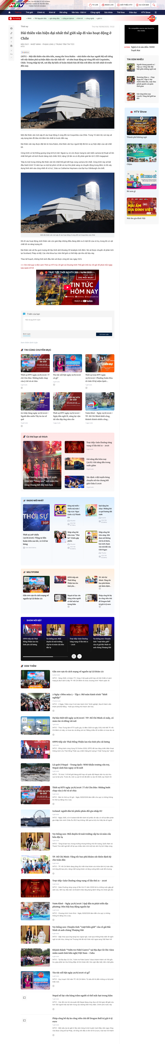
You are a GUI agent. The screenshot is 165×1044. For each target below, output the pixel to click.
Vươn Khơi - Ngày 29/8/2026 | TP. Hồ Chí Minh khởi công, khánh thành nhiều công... (99, 416)
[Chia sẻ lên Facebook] (11, 28)
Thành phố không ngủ (137, 137)
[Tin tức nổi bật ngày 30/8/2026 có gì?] (67, 363)
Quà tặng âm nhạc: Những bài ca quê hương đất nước (105, 510)
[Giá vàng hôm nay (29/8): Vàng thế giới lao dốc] (131, 97)
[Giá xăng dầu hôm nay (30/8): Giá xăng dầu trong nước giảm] (74, 464)
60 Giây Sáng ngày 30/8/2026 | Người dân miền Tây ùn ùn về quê (34, 416)
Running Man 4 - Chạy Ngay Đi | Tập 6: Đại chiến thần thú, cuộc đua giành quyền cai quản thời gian (146, 81)
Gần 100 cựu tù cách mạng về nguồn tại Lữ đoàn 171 (36, 597)
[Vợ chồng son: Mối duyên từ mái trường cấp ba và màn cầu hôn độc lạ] (55, 630)
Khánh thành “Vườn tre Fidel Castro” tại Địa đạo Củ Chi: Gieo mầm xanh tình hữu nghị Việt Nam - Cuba (83, 951)
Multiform (33, 572)
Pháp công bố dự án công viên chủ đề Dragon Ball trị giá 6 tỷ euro (105, 600)
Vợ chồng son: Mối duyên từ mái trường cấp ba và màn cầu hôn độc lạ (55, 643)
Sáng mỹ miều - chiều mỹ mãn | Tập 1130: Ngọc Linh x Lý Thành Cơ (74, 511)
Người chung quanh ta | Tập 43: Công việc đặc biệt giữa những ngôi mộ (146, 67)
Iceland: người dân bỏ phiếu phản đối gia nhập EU (77, 811)
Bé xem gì (131, 191)
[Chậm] (141, 153)
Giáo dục (133, 12)
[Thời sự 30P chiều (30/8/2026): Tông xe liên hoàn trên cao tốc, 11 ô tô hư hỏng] (36, 517)
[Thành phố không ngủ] (141, 125)
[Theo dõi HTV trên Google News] (25, 53)
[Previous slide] (74, 656)
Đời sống (63, 12)
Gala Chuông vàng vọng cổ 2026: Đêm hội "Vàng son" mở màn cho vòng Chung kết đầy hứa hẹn (41, 481)
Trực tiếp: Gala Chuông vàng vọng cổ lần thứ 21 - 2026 (99, 444)
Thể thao (121, 12)
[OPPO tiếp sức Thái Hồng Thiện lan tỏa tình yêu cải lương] (60, 579)
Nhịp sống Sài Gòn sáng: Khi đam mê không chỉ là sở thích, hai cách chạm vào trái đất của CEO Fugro (105, 541)
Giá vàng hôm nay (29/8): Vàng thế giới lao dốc (146, 96)
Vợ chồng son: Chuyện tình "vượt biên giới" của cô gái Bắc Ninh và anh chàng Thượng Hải (102, 643)
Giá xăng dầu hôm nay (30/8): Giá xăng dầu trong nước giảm (98, 462)
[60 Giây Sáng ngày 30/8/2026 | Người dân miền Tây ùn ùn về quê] (35, 401)
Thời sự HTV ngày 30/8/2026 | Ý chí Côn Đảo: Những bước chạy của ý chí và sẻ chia (35, 378)
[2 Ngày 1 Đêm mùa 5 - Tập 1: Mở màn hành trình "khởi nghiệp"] (35, 702)
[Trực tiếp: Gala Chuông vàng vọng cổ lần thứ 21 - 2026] (74, 447)
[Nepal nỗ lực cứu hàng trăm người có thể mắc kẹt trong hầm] (60, 598)
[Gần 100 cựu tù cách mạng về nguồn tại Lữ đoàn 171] (36, 584)
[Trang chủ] (9, 12)
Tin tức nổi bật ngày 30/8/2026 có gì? (67, 376)
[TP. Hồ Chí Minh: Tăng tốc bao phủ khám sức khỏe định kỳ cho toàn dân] (91, 579)
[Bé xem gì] (141, 180)
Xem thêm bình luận (29, 342)
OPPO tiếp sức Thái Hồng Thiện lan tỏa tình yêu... (73, 581)
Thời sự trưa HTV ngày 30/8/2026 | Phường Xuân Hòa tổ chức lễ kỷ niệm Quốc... (99, 378)
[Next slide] (79, 656)
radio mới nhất (35, 500)
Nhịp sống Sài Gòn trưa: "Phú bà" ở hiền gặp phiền (73, 536)
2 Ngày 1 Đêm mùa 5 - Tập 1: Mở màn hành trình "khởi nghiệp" (79, 696)
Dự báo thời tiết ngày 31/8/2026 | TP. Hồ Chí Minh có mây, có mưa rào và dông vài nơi (83, 719)
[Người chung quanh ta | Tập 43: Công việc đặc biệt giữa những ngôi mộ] (131, 67)
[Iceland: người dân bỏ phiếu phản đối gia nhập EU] (35, 819)
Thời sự (18, 12)
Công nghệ (95, 12)
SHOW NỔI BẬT (34, 620)
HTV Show (145, 12)
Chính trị (41, 12)
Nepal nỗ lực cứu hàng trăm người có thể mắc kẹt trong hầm (74, 600)
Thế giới (29, 12)
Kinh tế (52, 12)
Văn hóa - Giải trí (79, 12)
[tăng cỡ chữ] (11, 50)
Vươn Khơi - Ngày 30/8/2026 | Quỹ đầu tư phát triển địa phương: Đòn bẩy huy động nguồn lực (80, 905)
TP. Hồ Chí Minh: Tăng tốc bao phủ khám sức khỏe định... (105, 581)
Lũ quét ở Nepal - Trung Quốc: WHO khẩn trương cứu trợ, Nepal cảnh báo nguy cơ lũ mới (81, 766)
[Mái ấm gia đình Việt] (141, 207)
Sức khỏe (108, 12)
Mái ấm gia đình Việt (136, 218)
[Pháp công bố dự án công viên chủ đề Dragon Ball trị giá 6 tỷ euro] (91, 598)
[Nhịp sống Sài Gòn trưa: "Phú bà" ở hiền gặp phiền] (60, 537)
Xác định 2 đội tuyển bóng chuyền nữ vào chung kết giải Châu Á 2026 (98, 480)
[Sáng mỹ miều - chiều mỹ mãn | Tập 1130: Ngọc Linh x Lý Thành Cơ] (60, 510)
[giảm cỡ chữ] (11, 57)
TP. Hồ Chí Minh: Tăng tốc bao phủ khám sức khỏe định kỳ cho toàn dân (81, 858)
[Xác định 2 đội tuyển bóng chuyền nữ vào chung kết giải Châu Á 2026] (74, 482)
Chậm (129, 164)
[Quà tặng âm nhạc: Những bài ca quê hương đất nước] (91, 510)
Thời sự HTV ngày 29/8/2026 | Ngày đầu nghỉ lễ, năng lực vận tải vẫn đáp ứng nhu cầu (66, 416)
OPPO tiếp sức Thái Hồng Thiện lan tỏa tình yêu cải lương (30, 642)
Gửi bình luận (104, 334)
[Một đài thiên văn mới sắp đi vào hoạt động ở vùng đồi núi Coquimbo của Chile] (67, 203)
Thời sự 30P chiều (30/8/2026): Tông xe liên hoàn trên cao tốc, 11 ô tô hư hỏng (35, 539)
